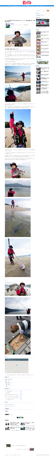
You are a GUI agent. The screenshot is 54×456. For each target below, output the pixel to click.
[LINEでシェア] (21, 417)
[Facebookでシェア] (19, 417)
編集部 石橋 (12, 23)
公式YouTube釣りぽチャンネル (41, 27)
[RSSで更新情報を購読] (12, 26)
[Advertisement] (20, 14)
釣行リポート (7, 414)
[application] (42, 22)
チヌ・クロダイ (11, 414)
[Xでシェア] (17, 417)
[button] (22, 417)
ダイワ (21, 391)
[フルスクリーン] (48, 25)
